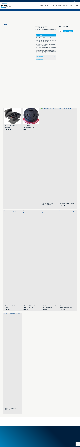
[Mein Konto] (76, 1)
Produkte (47, 5)
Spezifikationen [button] (39, 56)
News (71, 5)
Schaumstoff (44, 430)
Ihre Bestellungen (63, 430)
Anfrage (18, 1)
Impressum (6, 444)
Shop (53, 5)
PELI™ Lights (44, 436)
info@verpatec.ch (10, 436)
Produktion (58, 5)
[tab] (46, 44)
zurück (5, 24)
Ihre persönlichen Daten (65, 433)
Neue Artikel (25, 434)
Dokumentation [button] (39, 59)
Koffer (43, 433)
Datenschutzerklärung (15, 444)
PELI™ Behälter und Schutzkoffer (48, 434)
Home (41, 5)
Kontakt (76, 5)
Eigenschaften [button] (39, 35)
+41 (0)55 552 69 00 (9, 1)
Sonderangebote (26, 435)
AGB (24, 430)
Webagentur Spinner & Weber (65, 444)
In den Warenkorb (68, 31)
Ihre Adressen (63, 432)
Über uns (65, 5)
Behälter (43, 432)
